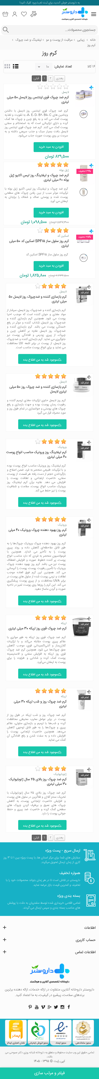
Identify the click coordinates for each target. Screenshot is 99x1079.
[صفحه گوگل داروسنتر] (49, 1007)
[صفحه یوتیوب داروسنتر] (36, 1007)
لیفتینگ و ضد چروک (28, 40)
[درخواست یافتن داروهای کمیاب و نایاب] (33, 14)
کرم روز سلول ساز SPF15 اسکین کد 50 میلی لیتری (39, 243)
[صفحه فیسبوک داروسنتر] (69, 1007)
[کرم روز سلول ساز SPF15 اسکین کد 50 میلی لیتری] (83, 258)
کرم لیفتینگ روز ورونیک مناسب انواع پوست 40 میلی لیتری (36, 455)
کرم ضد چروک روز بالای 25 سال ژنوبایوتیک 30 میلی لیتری (38, 782)
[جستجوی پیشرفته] (5, 30)
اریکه (64, 623)
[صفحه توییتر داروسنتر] (56, 1007)
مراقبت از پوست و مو (59, 40)
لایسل (65, 92)
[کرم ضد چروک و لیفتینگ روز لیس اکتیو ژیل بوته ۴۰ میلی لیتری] (83, 192)
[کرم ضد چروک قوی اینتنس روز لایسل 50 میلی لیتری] (83, 114)
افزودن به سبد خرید (51, 147)
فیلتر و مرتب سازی (49, 1073)
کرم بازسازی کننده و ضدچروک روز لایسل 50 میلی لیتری (38, 299)
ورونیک (62, 447)
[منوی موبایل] (94, 14)
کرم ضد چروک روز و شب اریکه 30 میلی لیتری (40, 704)
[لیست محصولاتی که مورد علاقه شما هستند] (24, 14)
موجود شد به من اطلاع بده (40, 360)
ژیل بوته (64, 170)
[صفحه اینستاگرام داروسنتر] (62, 1007)
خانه (93, 40)
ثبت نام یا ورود (39, 3)
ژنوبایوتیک (60, 774)
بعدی (59, 78)
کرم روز (91, 45)
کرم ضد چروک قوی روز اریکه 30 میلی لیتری (38, 628)
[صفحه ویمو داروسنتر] (43, 1007)
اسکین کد (63, 236)
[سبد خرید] (5, 14)
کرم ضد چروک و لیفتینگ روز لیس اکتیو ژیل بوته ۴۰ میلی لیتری (39, 178)
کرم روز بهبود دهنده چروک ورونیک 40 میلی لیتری (38, 532)
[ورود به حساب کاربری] (14, 14)
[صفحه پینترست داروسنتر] (30, 1007)
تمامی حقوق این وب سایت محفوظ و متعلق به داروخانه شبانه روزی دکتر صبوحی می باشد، (49, 1055)
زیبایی (80, 40)
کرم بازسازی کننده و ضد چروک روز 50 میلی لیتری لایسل (38, 389)
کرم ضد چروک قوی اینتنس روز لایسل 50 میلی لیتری (38, 100)
